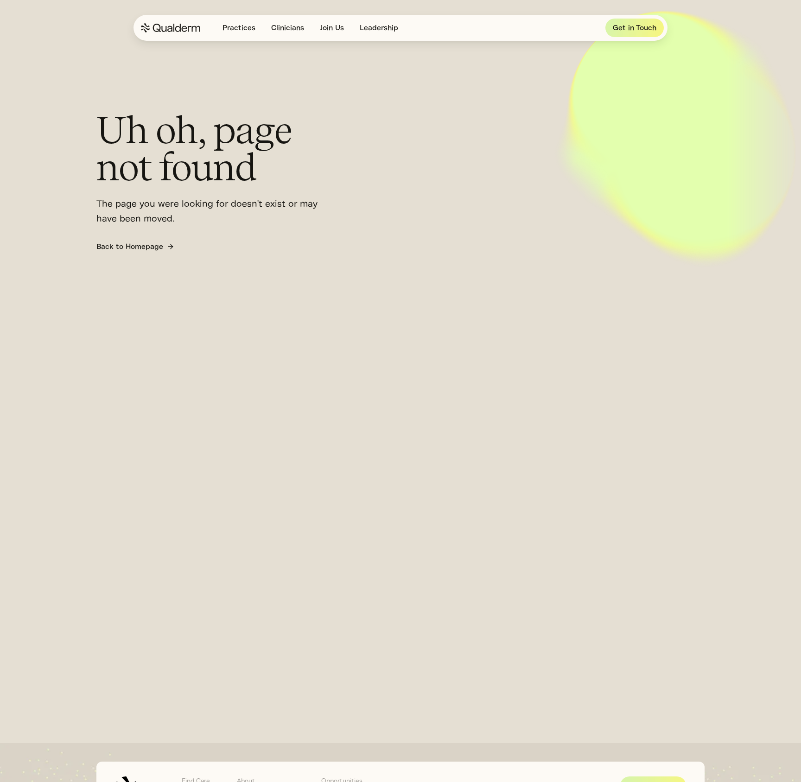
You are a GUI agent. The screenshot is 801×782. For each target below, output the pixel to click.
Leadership (379, 27)
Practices (238, 27)
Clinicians (287, 27)
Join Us (332, 27)
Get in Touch (634, 27)
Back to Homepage (129, 246)
